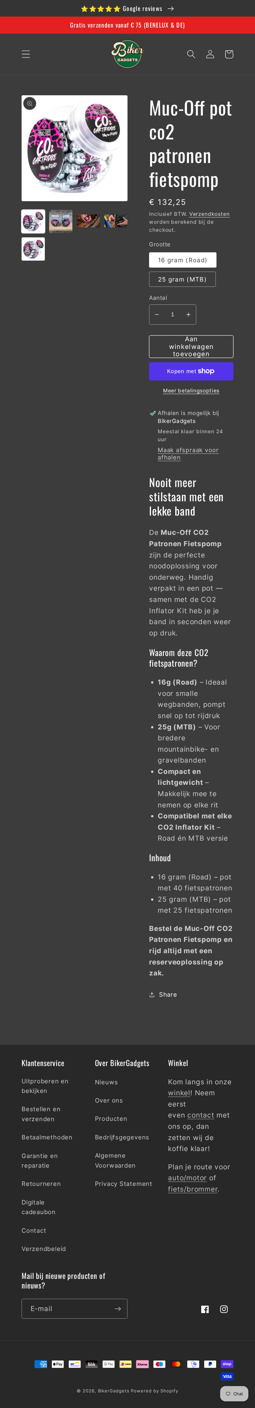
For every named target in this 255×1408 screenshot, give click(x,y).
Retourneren (41, 1183)
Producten (111, 1118)
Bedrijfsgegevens (122, 1137)
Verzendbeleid (44, 1248)
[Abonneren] (117, 1309)
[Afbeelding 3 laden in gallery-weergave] (88, 221)
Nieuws (106, 1082)
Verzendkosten (209, 214)
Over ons (109, 1100)
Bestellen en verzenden (41, 1113)
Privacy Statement (123, 1183)
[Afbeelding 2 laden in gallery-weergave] (60, 221)
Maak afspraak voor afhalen (188, 453)
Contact (34, 1230)
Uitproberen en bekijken (45, 1085)
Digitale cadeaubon (39, 1207)
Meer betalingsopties (191, 390)
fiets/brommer (192, 1189)
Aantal (158, 297)
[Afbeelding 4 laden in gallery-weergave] (116, 221)
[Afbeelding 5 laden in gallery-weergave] (33, 249)
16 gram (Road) (183, 260)
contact (200, 1115)
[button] (25, 54)
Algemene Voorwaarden (115, 1160)
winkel (179, 1093)
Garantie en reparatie (40, 1160)
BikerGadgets (113, 1390)
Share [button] (168, 994)
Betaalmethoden (47, 1137)
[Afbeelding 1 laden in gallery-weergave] (33, 221)
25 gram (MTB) (182, 279)
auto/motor (187, 1178)
